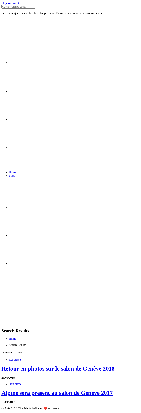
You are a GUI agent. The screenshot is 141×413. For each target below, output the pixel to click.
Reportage (15, 359)
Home (12, 172)
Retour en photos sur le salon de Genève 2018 (58, 368)
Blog (12, 175)
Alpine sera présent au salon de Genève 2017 (57, 392)
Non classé (15, 383)
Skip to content (10, 3)
